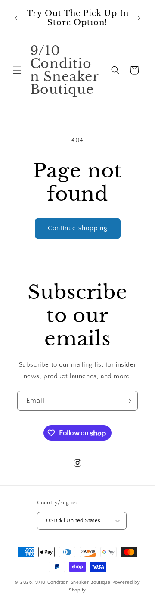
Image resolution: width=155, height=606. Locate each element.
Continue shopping (78, 228)
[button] (17, 70)
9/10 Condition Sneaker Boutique (73, 582)
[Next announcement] (139, 18)
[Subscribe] (127, 401)
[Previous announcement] (15, 18)
